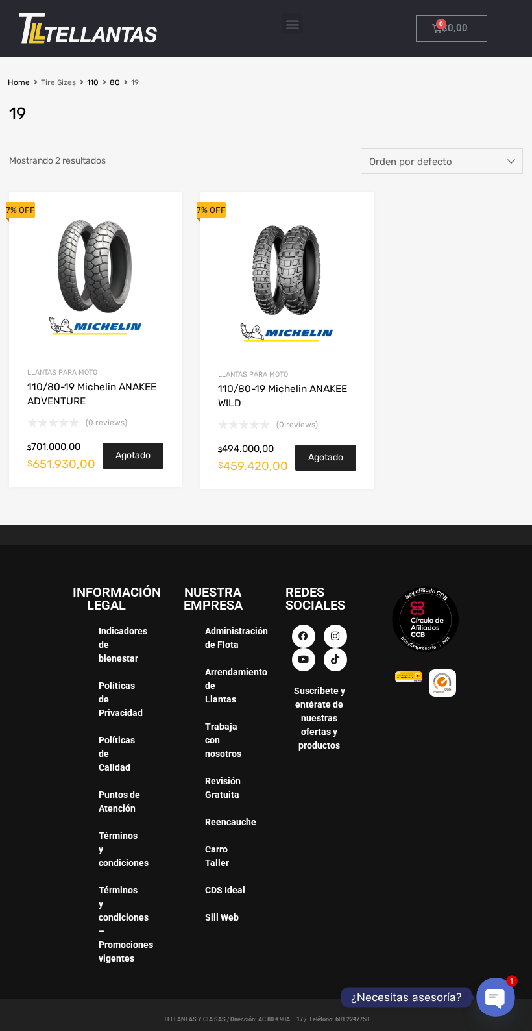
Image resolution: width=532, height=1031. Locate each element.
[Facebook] (303, 636)
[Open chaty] (495, 997)
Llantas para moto (62, 372)
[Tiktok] (335, 659)
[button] (292, 23)
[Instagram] (335, 636)
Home (19, 82)
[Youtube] (303, 659)
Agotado (133, 455)
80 (115, 82)
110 (93, 82)
